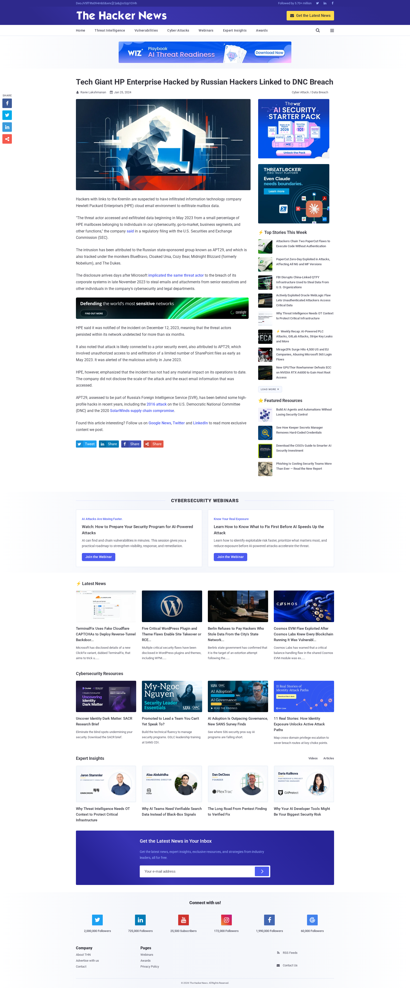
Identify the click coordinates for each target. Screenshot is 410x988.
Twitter (179, 423)
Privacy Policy (149, 966)
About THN (83, 954)
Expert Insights (235, 30)
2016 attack (157, 404)
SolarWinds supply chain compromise (142, 410)
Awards (262, 30)
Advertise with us (87, 960)
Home (80, 30)
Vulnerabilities (146, 30)
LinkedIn (200, 423)
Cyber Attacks (178, 30)
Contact (81, 966)
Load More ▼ (270, 389)
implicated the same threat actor (176, 275)
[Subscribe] (262, 871)
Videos (313, 758)
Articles (328, 758)
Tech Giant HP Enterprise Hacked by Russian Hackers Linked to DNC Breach (204, 81)
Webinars (206, 30)
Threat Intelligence (110, 30)
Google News (160, 423)
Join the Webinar (98, 557)
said (130, 231)
